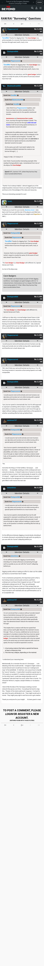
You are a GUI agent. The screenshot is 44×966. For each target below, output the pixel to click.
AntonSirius (14, 556)
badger (5, 638)
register (24, 714)
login (9, 714)
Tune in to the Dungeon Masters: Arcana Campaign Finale (17, 2)
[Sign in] (36, 8)
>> (21, 61)
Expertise (37, 214)
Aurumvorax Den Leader (25, 118)
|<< (5, 24)
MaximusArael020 (17, 100)
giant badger (32, 74)
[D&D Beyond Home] (8, 8)
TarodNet (14, 95)
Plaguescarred (15, 61)
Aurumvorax (10, 118)
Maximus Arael (29, 210)
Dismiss (39, 2)
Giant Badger (20, 263)
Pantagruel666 (15, 233)
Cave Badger (32, 38)
